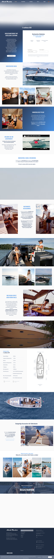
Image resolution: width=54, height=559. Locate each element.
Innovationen (22, 533)
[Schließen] (52, 557)
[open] (30, 398)
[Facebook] (7, 553)
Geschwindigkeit (41, 49)
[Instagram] (8, 553)
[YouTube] (10, 553)
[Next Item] (51, 436)
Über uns (22, 535)
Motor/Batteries (30, 49)
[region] (8, 467)
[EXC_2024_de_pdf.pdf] (13, 382)
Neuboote (22, 530)
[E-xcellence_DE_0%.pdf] (4, 382)
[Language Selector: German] (49, 2)
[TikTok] (11, 553)
